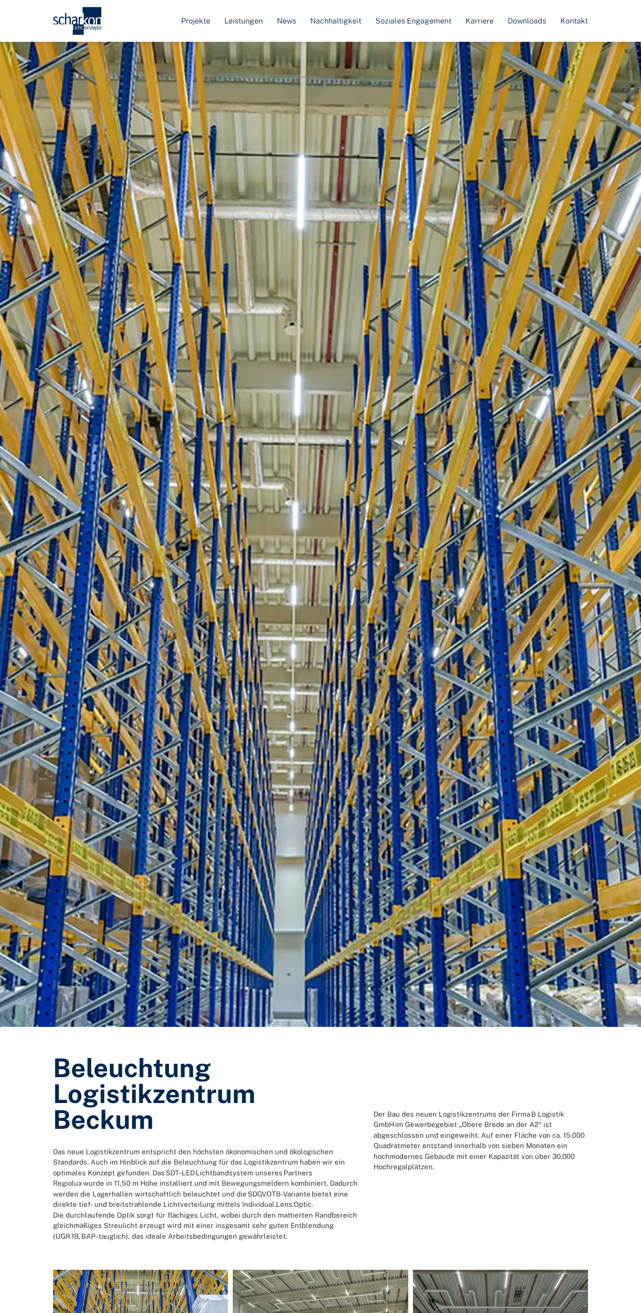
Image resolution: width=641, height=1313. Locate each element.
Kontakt (574, 20)
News (286, 20)
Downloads (527, 20)
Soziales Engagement (413, 20)
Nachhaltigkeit (335, 20)
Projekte (195, 20)
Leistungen (243, 20)
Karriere (479, 20)
